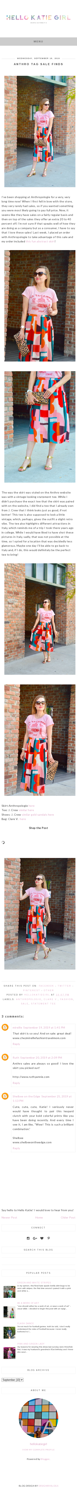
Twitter (64, 986)
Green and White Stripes (34, 1283)
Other (49, 990)
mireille (17, 1027)
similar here (26, 810)
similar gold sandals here (38, 814)
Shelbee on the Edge (26, 1096)
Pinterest (31, 990)
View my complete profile (38, 1449)
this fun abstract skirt (40, 241)
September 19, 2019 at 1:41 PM (44, 1027)
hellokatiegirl (38, 1444)
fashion (66, 999)
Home (39, 1217)
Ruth (16, 1057)
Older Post (68, 1217)
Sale (25, 1004)
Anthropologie (28, 999)
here (32, 805)
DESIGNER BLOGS (48, 1485)
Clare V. (51, 999)
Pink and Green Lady (31, 1344)
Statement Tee (43, 1004)
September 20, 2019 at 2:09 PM (41, 1057)
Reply (16, 1044)
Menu (38, 41)
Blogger (45, 1459)
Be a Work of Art (28, 1303)
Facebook (46, 986)
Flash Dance (25, 1323)
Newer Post (9, 1217)
